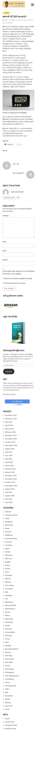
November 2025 (11, 419)
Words (7, 699)
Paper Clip (9, 619)
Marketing (9, 602)
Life (6, 599)
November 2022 (11, 479)
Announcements (11, 515)
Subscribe (9, 372)
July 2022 (8, 492)
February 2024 (10, 432)
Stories (7, 665)
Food (7, 572)
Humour (6, 13)
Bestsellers (9, 525)
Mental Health (10, 605)
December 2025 (11, 415)
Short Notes (9, 659)
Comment (6, 216)
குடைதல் (16, 164)
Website (5, 260)
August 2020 (9, 495)
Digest (7, 548)
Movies (7, 612)
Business (8, 532)
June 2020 (9, 502)
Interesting (9, 585)
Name (5, 242)
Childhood (9, 535)
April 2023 (9, 462)
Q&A (7, 642)
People (7, 625)
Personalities (10, 632)
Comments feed (11, 725)
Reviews (8, 652)
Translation (9, 679)
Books (7, 528)
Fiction (7, 568)
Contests (8, 542)
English (7, 562)
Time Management (12, 676)
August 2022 (9, 489)
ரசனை (7, 709)
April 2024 (9, 425)
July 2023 (8, 452)
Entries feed (9, 722)
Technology (9, 669)
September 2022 (11, 485)
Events (7, 565)
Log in (7, 718)
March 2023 (9, 465)
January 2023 (10, 472)
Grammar (8, 575)
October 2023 (10, 442)
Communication (11, 538)
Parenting (9, 622)
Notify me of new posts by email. (15, 283)
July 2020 (8, 499)
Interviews (9, 589)
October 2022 (10, 482)
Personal (8, 629)
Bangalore (9, 522)
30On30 (8, 512)
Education (9, 555)
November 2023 (11, 439)
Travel (7, 682)
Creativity (8, 545)
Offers (7, 615)
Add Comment (9, 23)
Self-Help (8, 655)
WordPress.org (10, 728)
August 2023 (9, 449)
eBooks (7, 552)
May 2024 (8, 422)
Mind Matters (10, 609)
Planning (8, 635)
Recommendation (11, 649)
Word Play (9, 696)
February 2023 (10, 469)
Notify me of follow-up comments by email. (18, 279)
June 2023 (9, 455)
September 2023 (11, 445)
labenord (13, 112)
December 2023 (11, 435)
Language (8, 595)
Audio (7, 518)
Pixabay (24, 112)
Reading (8, 645)
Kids (6, 592)
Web (6, 692)
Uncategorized (10, 686)
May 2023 (8, 459)
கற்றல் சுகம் (9, 706)
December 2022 (11, 475)
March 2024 (9, 429)
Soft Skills (9, 662)
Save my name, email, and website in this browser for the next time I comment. (18, 272)
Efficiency (8, 558)
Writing (8, 702)
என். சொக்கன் (20, 20)
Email (5, 251)
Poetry (7, 639)
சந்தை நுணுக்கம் (18, 173)
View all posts (10, 198)
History (8, 578)
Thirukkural (9, 672)
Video (7, 689)
